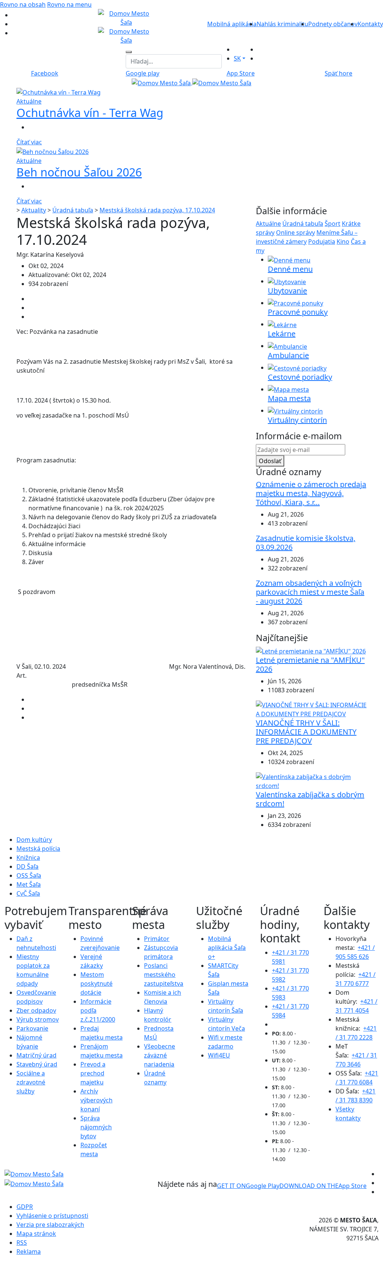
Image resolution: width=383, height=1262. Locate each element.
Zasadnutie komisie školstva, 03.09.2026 (305, 542)
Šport (332, 223)
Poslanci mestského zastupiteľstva (163, 974)
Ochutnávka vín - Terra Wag (89, 112)
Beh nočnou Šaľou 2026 (79, 172)
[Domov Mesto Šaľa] (191, 82)
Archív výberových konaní (96, 1100)
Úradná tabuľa (72, 210)
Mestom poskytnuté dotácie (96, 983)
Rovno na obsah (23, 4)
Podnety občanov (333, 24)
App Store (323, 1186)
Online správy (295, 232)
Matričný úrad (36, 1055)
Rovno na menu (69, 4)
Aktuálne (268, 223)
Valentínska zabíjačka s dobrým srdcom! (310, 799)
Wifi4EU (219, 1055)
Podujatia (321, 241)
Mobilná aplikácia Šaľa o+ (227, 948)
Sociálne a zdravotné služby (30, 1082)
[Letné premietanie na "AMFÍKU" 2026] (311, 651)
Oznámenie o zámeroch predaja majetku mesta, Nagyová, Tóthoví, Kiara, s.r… (311, 493)
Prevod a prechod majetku (92, 1073)
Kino (343, 241)
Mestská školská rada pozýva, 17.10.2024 (157, 210)
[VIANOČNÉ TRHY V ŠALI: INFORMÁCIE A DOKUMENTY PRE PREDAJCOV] (311, 709)
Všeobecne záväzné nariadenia (159, 1055)
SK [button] (237, 58)
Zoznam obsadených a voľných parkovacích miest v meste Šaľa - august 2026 (310, 592)
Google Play (248, 1186)
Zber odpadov (36, 1010)
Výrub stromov (37, 1019)
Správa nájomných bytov (96, 1127)
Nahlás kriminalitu (282, 24)
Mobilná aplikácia (232, 24)
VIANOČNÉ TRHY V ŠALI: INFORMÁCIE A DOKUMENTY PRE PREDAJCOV (306, 732)
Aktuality (33, 210)
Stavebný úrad (36, 1064)
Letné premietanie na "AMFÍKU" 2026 (310, 664)
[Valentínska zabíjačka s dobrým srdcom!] (311, 781)
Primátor (156, 939)
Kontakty (370, 24)
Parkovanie (32, 1028)
